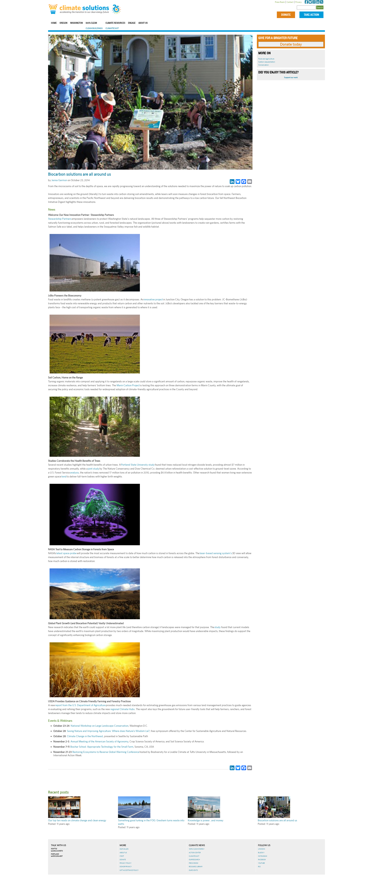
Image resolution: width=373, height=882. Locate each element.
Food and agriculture (266, 59)
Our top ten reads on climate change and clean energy (77, 820)
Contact (290, 2)
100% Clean (91, 23)
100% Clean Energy (196, 849)
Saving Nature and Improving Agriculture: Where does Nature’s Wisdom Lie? (108, 730)
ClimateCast (112, 28)
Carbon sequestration (266, 62)
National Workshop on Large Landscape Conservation (99, 725)
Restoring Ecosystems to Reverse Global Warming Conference (105, 751)
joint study (93, 468)
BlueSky (261, 852)
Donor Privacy (126, 866)
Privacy (298, 2)
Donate (286, 15)
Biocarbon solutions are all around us (277, 820)
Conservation (263, 65)
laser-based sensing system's (216, 553)
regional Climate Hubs (122, 709)
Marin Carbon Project (128, 385)
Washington (76, 23)
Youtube (261, 863)
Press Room (280, 2)
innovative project (153, 299)
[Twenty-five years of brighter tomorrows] (117, 9)
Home (54, 23)
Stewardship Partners (59, 218)
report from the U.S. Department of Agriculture (80, 705)
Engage (132, 23)
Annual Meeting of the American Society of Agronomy (99, 741)
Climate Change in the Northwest (85, 736)
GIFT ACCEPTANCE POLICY (129, 870)
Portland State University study (138, 464)
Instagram (262, 856)
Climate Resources (115, 23)
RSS (259, 866)
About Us (143, 23)
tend (63, 476)
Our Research (194, 859)
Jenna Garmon (59, 180)
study (217, 627)
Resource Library (196, 866)
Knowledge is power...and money (205, 820)
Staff (122, 856)
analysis (74, 472)
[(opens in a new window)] (306, 2)
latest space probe (66, 553)
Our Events (193, 870)
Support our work (291, 77)
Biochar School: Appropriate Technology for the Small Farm (101, 746)
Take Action (311, 15)
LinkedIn (261, 849)
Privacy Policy (125, 863)
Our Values (124, 849)
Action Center (195, 852)
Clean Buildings (94, 28)
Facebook (262, 859)
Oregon (63, 23)
